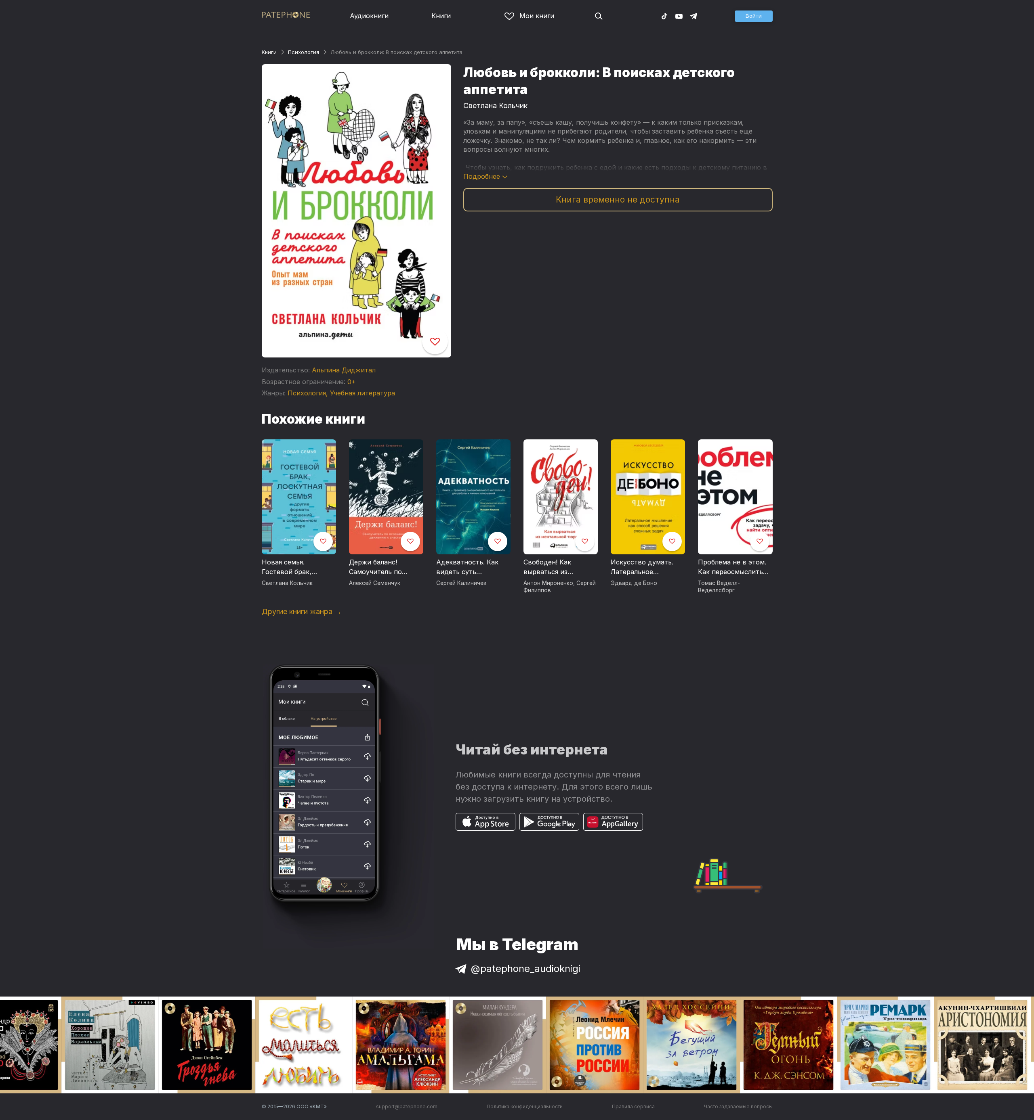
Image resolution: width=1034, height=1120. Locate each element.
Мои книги (536, 16)
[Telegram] (693, 16)
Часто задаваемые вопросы (738, 1106)
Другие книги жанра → (302, 611)
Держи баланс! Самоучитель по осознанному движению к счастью (384, 567)
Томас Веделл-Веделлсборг (719, 586)
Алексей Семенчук (374, 583)
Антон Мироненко (548, 583)
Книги (441, 16)
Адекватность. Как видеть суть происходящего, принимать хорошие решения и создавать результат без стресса (472, 567)
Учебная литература (362, 393)
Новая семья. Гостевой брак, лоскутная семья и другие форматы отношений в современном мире (293, 567)
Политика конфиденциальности (525, 1106)
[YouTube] (679, 16)
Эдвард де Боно (634, 583)
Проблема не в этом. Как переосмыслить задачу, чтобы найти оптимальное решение (735, 567)
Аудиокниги (369, 16)
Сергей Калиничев (461, 583)
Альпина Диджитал (344, 370)
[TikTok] (664, 16)
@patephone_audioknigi (525, 968)
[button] (754, 16)
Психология (303, 52)
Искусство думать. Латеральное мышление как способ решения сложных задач (647, 567)
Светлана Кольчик (495, 105)
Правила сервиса (633, 1106)
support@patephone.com (406, 1106)
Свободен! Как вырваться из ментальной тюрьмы (557, 567)
